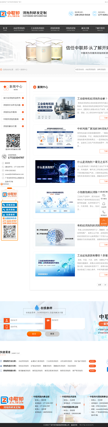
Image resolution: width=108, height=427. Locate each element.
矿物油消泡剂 (36, 366)
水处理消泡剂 (24, 361)
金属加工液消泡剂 (37, 361)
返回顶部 (104, 224)
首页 (17, 69)
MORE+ (92, 361)
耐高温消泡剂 (37, 371)
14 (105, 285)
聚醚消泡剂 (47, 366)
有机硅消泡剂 (24, 366)
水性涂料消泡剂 (66, 361)
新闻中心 (24, 69)
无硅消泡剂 (72, 366)
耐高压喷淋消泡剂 (51, 371)
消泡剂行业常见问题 (11, 105)
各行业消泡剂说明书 (11, 98)
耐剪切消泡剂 (65, 371)
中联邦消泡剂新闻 (11, 119)
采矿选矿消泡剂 (80, 361)
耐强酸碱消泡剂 (24, 371)
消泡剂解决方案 (10, 126)
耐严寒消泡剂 (78, 371)
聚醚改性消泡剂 (59, 366)
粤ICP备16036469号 (86, 425)
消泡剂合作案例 (10, 112)
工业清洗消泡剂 (52, 361)
